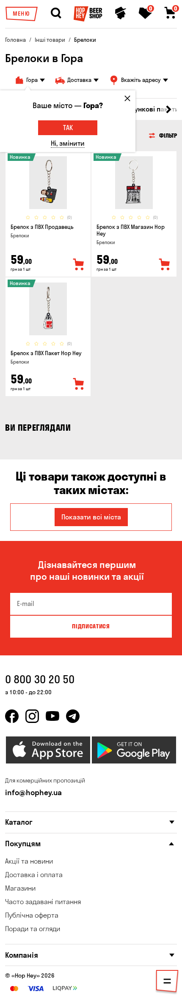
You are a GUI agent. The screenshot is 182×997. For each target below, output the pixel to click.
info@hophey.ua (33, 792)
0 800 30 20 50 (39, 679)
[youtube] (52, 716)
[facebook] (12, 716)
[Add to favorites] (78, 265)
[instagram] (32, 716)
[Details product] (48, 182)
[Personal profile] (120, 13)
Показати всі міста (91, 517)
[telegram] (73, 716)
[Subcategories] (167, 982)
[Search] (56, 13)
